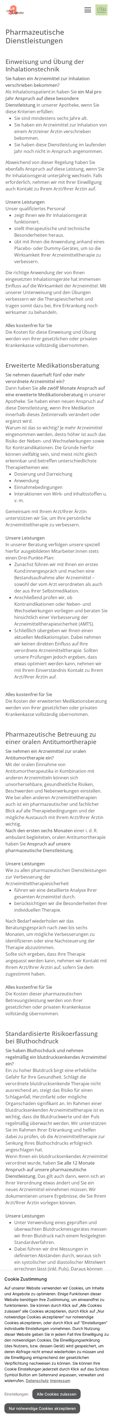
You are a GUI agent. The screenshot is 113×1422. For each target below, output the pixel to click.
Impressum (60, 1380)
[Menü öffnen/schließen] (87, 9)
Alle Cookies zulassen (56, 1394)
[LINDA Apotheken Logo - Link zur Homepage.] (101, 9)
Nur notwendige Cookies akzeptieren (42, 1408)
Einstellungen (16, 1394)
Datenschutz (37, 1380)
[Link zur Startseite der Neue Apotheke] (15, 9)
